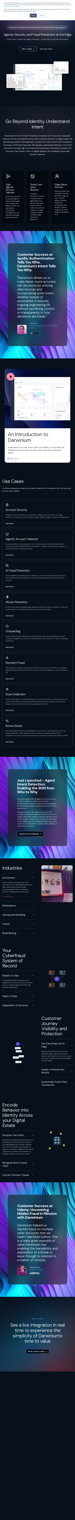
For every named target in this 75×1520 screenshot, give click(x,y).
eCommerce (8, 877)
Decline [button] (42, 15)
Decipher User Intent (13, 1135)
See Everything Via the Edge (53, 1045)
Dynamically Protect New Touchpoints (54, 1083)
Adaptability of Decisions (15, 1005)
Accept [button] (33, 15)
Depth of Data (9, 996)
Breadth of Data (10, 975)
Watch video (14, 458)
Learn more (9, 896)
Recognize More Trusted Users (14, 1164)
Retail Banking (9, 933)
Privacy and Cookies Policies (11, 6)
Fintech (6, 923)
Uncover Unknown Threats (15, 1175)
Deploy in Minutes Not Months (52, 1071)
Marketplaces (9, 905)
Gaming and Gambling (13, 914)
